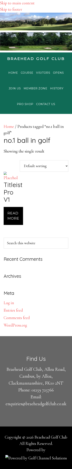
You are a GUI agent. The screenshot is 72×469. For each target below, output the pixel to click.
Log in (9, 302)
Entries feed (13, 310)
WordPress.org (15, 325)
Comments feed (17, 317)
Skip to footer (11, 9)
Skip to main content (17, 3)
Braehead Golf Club (36, 58)
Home (9, 126)
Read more (13, 216)
